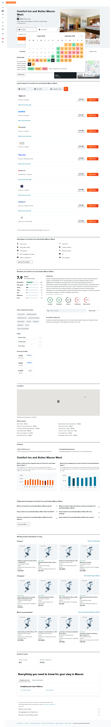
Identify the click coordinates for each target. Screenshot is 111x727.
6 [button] (58, 48)
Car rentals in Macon (26, 690)
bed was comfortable (34, 318)
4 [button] (37, 48)
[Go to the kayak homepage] (11, 3)
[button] (3, 2)
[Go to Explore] (3, 22)
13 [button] (45, 52)
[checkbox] (25, 356)
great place (20, 325)
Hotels (26, 723)
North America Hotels (34, 723)
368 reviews (27, 19)
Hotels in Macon (50, 690)
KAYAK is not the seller (25, 709)
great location (21, 321)
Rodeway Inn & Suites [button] (85, 562)
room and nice (21, 314)
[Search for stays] (3, 11)
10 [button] (33, 52)
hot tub (27, 325)
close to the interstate (23, 328)
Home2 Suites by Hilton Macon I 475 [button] (27, 632)
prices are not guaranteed (49, 704)
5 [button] (41, 48)
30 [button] (29, 64)
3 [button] (33, 48)
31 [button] (33, 64)
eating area (36, 321)
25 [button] (37, 60)
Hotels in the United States (47, 723)
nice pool (28, 321)
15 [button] (52, 52)
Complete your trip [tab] (24, 680)
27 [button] (45, 60)
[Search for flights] (3, 7)
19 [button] (41, 56)
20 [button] (45, 56)
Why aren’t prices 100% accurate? (28, 715)
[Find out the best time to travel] (3, 29)
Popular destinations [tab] (37, 680)
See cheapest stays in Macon (92, 575)
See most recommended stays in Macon (89, 612)
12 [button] (41, 52)
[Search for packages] (3, 17)
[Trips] (3, 34)
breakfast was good (31, 314)
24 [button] (33, 60)
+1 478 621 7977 (21, 23)
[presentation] (26, 465)
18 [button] (37, 56)
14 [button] (49, 52)
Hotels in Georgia (59, 723)
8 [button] (52, 48)
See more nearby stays (94, 541)
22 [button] (53, 56)
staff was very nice (22, 318)
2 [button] (29, 48)
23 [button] (29, 60)
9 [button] (29, 52)
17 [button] (33, 56)
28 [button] (49, 60)
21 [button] (49, 56)
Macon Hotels (68, 723)
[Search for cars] (3, 14)
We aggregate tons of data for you (28, 712)
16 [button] (29, 56)
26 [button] (41, 60)
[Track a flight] (3, 25)
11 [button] (37, 52)
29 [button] (53, 60)
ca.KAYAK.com (20, 723)
